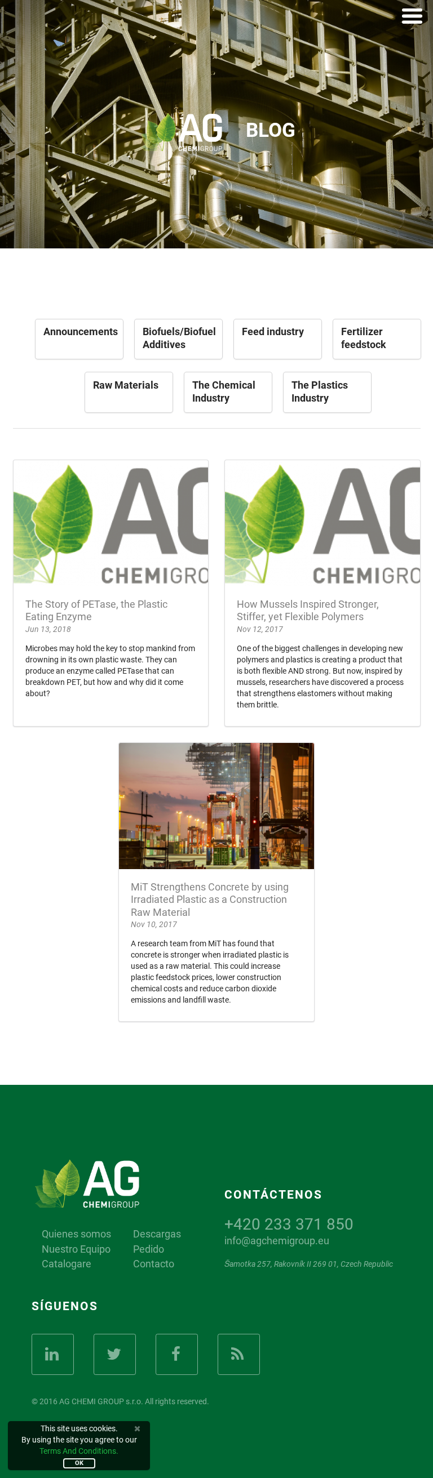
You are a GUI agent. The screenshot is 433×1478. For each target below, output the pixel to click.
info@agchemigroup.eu (276, 1240)
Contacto (153, 1264)
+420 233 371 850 (289, 1224)
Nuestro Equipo (76, 1249)
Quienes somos (76, 1234)
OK (79, 1463)
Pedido (148, 1249)
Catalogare (66, 1264)
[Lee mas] (111, 593)
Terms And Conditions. (78, 1450)
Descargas (157, 1234)
